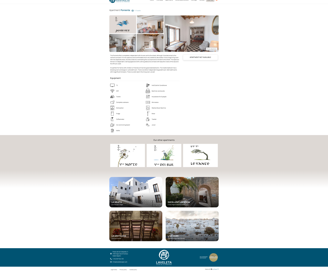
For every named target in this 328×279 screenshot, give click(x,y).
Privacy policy (123, 269)
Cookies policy (133, 269)
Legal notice (114, 269)
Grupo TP (216, 269)
